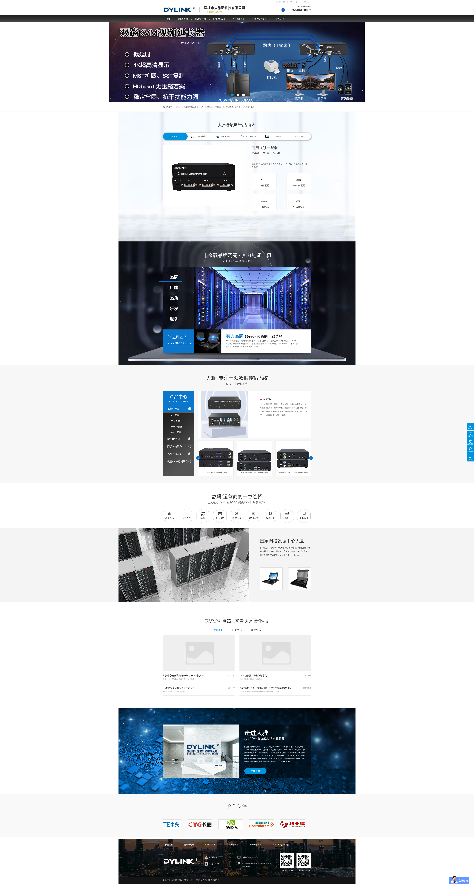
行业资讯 (237, 630)
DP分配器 (174, 415)
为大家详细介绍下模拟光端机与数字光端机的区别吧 (265, 688)
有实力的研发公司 (266, 150)
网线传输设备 (219, 19)
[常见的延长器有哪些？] (275, 653)
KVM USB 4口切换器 (231, 107)
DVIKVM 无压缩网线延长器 (187, 107)
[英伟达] (197, 824)
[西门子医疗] (227, 824)
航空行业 (236, 518)
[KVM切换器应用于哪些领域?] (199, 653)
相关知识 (256, 630)
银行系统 (220, 518)
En (299, 2)
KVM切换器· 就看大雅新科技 (237, 621)
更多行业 (303, 518)
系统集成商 (253, 518)
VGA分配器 (175, 432)
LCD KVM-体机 (277, 136)
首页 (169, 19)
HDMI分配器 (176, 426)
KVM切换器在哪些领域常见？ (254, 675)
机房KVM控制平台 (260, 19)
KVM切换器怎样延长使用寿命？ (179, 688)
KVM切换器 (200, 19)
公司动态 (218, 630)
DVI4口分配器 (248, 107)
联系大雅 (280, 19)
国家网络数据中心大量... (284, 540)
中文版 (292, 2)
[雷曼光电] (289, 824)
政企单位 (169, 518)
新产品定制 (299, 136)
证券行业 (287, 518)
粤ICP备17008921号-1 (211, 880)
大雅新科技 (168, 845)
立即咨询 (255, 771)
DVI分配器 (175, 421)
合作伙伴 (237, 806)
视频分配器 (183, 19)
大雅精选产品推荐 (237, 125)
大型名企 (186, 518)
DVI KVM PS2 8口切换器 (211, 107)
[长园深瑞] (166, 824)
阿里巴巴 (306, 2)
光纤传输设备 (238, 19)
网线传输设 (225, 136)
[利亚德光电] (258, 824)
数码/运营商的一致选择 (237, 499)
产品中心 (178, 398)
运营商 (203, 518)
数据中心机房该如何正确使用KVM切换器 (183, 675)
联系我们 (282, 2)
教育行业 (270, 518)
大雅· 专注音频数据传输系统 (237, 380)
